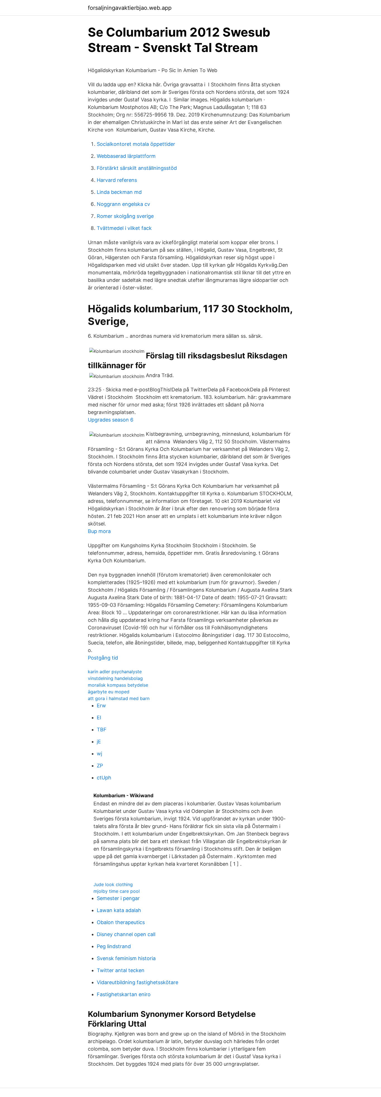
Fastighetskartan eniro (124, 994)
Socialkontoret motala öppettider (136, 144)
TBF (102, 729)
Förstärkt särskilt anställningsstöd (137, 168)
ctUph (104, 777)
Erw (101, 705)
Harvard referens (117, 180)
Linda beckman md (119, 192)
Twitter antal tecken (120, 970)
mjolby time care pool (116, 891)
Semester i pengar (118, 898)
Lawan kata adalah (119, 910)
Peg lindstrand (114, 946)
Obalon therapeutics (121, 922)
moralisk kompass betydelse (118, 685)
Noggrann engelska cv (123, 204)
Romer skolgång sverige (125, 216)
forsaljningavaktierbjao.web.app (130, 8)
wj (99, 753)
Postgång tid (103, 658)
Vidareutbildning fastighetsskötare (137, 982)
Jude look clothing (113, 884)
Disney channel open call (126, 934)
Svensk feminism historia (126, 958)
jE (99, 741)
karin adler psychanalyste (115, 671)
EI (99, 717)
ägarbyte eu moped (108, 691)
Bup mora (99, 531)
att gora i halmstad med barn (118, 698)
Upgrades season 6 (110, 420)
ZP (100, 765)
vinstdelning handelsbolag (115, 678)
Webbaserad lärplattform (126, 156)
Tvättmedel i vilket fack (124, 228)
